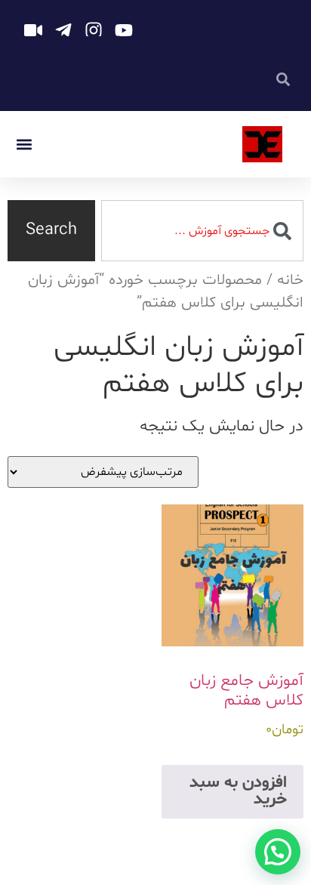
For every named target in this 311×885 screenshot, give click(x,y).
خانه (290, 280)
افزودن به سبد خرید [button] (238, 791)
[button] (23, 144)
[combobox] (202, 230)
